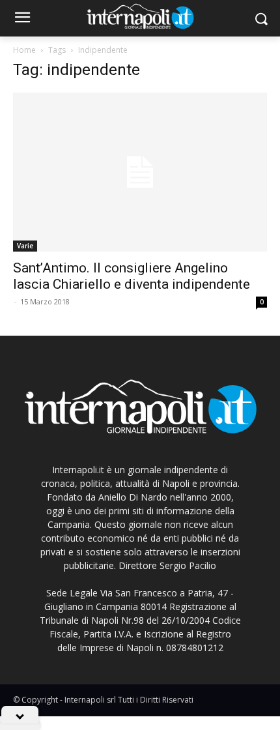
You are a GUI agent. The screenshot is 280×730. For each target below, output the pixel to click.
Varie (25, 245)
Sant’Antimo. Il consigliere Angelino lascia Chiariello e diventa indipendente (131, 276)
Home (24, 49)
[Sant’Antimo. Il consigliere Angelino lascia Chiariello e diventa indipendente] (140, 172)
